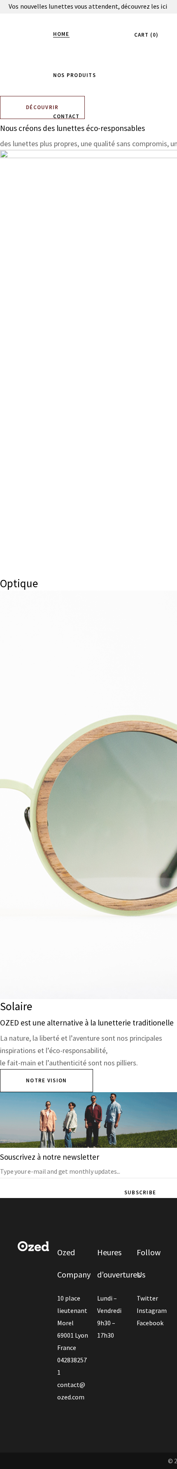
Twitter (147, 1298)
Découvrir (42, 107)
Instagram (152, 1310)
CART (145, 34)
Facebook (150, 1323)
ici (164, 6)
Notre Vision (46, 1080)
